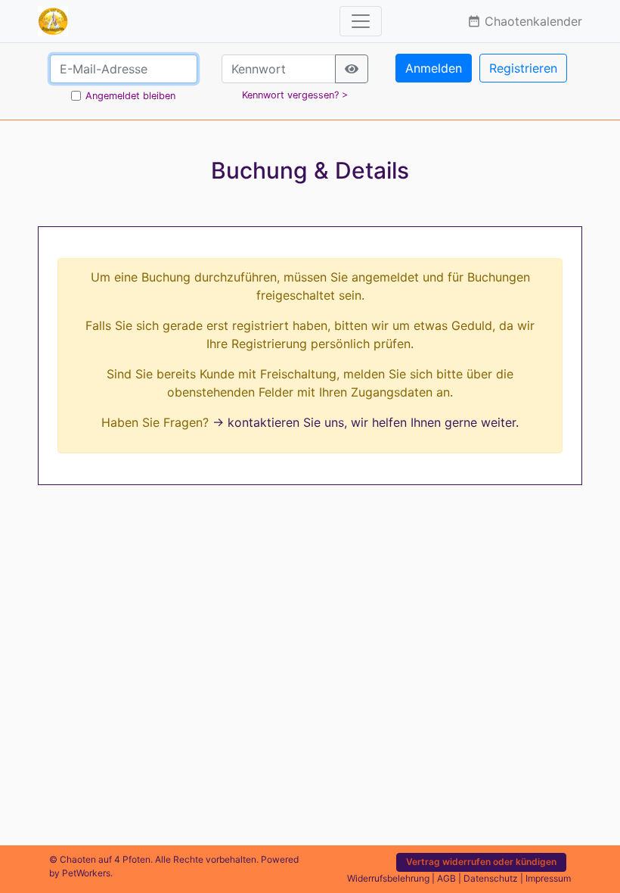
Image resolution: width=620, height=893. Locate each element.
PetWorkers (86, 873)
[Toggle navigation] (360, 21)
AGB (446, 878)
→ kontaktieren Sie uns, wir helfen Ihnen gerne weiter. (365, 422)
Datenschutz (490, 878)
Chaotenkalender (524, 21)
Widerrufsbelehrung (388, 878)
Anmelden (433, 68)
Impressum (548, 878)
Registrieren (523, 68)
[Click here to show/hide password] (351, 68)
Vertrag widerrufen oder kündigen (481, 861)
